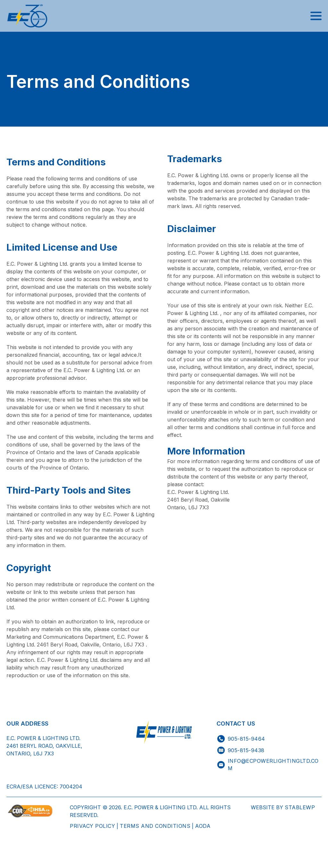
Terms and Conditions (155, 826)
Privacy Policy (92, 826)
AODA (202, 826)
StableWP (299, 807)
